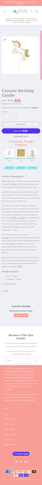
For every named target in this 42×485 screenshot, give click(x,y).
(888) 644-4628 (10, 445)
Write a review (21, 315)
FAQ (6, 414)
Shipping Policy (10, 419)
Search (7, 409)
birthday (5, 238)
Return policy (9, 424)
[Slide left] (16, 84)
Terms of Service (10, 434)
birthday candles (17, 218)
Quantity (5, 112)
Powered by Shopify (32, 479)
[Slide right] (25, 84)
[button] (4, 11)
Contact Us (8, 439)
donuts (14, 184)
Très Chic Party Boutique (17, 479)
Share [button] (6, 291)
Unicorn (12, 244)
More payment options (21, 136)
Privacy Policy (9, 429)
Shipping (4, 103)
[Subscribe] (35, 360)
